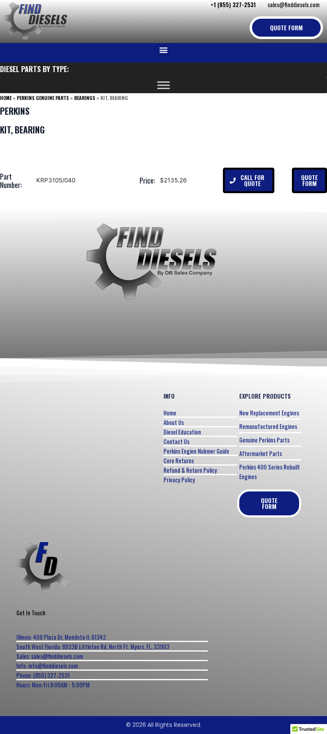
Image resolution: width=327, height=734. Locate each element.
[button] (163, 49)
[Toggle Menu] (163, 85)
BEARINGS (84, 98)
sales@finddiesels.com (293, 4)
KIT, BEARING (22, 129)
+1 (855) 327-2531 (233, 4)
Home (6, 98)
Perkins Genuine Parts (43, 98)
